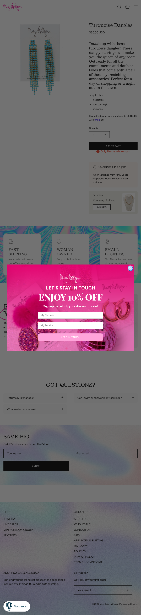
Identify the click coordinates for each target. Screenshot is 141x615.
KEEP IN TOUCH (70, 337)
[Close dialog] (130, 268)
